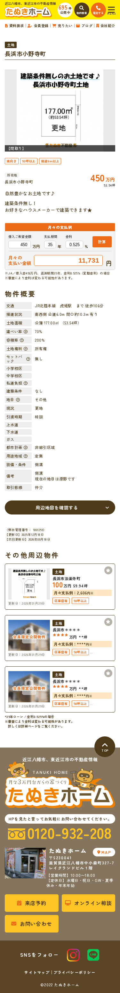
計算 (102, 241)
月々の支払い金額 (19, 260)
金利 (69, 236)
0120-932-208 (69, 833)
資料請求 (16, 25)
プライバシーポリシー (74, 972)
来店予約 (35, 903)
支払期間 (50, 236)
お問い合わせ (36, 923)
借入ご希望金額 (19, 236)
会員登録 (41, 25)
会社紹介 (107, 25)
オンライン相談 (93, 903)
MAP (106, 852)
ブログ (86, 25)
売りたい (65, 25)
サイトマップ (37, 972)
